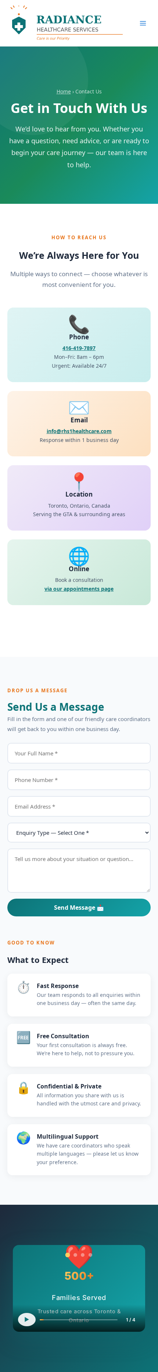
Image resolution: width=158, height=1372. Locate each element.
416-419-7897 (79, 347)
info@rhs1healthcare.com (79, 431)
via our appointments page (79, 588)
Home (64, 91)
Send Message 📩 (79, 907)
